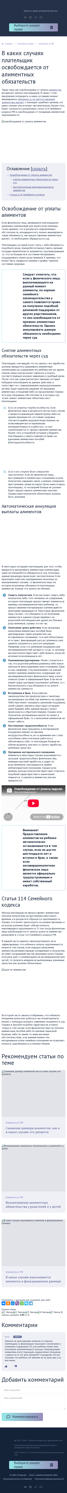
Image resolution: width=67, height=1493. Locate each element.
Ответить (17, 1337)
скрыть (39, 168)
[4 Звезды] (43, 1312)
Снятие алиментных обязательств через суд (35, 181)
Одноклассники (30, 17)
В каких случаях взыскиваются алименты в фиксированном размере (33, 1279)
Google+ (41, 17)
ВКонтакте (25, 17)
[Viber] (17, 1303)
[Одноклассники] (8, 1303)
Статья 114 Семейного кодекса (27, 194)
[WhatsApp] (22, 1303)
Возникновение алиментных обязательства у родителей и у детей (33, 1204)
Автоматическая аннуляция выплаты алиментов (33, 188)
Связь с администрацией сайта (43, 1475)
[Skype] (26, 1303)
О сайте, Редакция (17, 1475)
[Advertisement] (29, 540)
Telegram (35, 17)
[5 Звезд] (54, 1312)
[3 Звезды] (31, 1312)
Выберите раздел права (27, 27)
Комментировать (25, 1416)
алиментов (55, 89)
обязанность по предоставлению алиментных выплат (28, 101)
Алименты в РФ (14, 1122)
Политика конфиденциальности (49, 1479)
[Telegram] (31, 1303)
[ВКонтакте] (4, 1303)
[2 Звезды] (19, 1312)
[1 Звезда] (7, 1312)
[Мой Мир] (13, 1303)
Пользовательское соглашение (17, 1479)
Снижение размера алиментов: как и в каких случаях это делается (33, 1130)
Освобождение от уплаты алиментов (31, 175)
